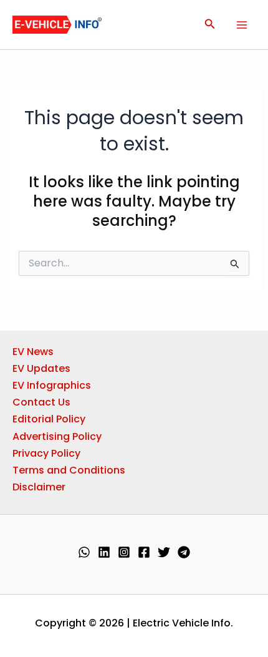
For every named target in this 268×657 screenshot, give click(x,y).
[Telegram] (184, 552)
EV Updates (41, 368)
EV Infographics (51, 385)
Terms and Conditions (68, 470)
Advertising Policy (57, 436)
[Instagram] (124, 552)
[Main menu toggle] (242, 25)
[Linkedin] (104, 552)
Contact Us (41, 402)
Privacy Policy (46, 453)
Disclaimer (38, 487)
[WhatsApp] (84, 552)
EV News (33, 351)
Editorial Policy (48, 419)
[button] (210, 25)
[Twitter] (164, 552)
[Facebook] (144, 552)
